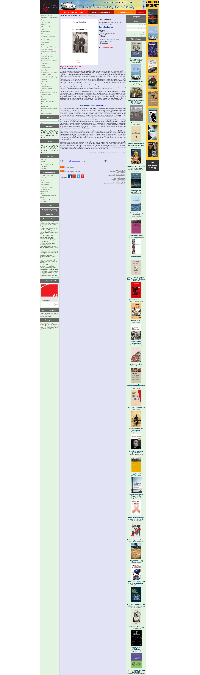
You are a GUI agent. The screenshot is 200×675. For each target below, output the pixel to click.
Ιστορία (43, 44)
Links (50, 205)
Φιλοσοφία (44, 99)
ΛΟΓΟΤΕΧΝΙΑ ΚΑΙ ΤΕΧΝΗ (73, 12)
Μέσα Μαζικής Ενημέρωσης (49, 77)
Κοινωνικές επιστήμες (47, 49)
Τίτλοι (49, 141)
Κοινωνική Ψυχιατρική (47, 56)
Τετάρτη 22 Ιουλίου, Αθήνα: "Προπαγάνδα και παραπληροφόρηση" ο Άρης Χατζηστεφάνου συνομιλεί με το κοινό (49, 246)
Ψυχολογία (44, 111)
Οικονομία (44, 79)
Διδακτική (43, 24)
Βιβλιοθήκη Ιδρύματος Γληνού (49, 17)
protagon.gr (102, 106)
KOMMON (44, 178)
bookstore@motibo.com (118, 183)
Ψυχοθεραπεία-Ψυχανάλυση (49, 108)
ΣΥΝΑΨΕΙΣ (44, 201)
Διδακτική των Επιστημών (48, 27)
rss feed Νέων (69, 167)
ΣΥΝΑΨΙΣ (44, 169)
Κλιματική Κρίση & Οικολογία (49, 47)
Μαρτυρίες (44, 70)
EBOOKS (141, 12)
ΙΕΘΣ (42, 193)
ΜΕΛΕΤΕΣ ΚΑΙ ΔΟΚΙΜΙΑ (101, 12)
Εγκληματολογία (45, 31)
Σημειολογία (44, 97)
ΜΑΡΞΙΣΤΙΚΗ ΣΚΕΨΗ (47, 164)
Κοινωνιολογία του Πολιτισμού (49, 60)
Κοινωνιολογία (45, 58)
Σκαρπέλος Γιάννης (106, 27)
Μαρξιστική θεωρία (46, 67)
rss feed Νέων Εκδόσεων (72, 171)
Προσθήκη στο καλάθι (106, 47)
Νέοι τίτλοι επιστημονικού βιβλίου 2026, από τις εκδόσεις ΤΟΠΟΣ (48, 261)
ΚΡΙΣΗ (43, 162)
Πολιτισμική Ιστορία (46, 88)
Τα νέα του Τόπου (49, 219)
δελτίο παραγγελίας (50, 314)
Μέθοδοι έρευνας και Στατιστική (49, 72)
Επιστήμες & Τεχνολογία (48, 40)
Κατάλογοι (49, 214)
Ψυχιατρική (44, 104)
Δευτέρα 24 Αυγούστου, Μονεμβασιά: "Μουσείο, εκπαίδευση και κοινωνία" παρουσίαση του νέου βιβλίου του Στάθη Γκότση (49, 238)
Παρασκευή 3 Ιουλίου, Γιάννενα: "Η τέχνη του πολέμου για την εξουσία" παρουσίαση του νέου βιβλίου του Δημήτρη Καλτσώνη (49, 273)
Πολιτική (43, 84)
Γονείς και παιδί (45, 22)
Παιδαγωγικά (44, 81)
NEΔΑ (42, 180)
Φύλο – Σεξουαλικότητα (47, 101)
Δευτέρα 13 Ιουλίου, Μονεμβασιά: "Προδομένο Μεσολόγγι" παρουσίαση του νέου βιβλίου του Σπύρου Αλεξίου (49, 267)
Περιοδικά (49, 156)
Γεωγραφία (44, 20)
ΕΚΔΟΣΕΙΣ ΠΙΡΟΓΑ (46, 187)
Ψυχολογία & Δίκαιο (46, 113)
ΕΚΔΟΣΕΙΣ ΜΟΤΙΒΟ (125, 12)
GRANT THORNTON (47, 175)
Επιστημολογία (45, 42)
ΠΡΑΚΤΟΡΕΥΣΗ (45, 199)
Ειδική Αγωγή (44, 34)
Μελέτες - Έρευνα (46, 74)
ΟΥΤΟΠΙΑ (44, 166)
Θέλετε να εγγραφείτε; (139, 36)
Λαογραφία (44, 63)
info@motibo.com (120, 175)
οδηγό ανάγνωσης (75, 161)
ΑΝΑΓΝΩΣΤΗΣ (45, 185)
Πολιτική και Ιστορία (46, 86)
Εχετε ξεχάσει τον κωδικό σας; (137, 34)
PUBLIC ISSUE (45, 182)
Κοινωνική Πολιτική (46, 53)
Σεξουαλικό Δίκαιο (46, 94)
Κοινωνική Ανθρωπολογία (48, 51)
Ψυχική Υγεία (44, 106)
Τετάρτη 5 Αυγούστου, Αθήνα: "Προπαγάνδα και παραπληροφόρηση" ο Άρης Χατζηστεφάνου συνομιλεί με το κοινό (49, 230)
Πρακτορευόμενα (49, 172)
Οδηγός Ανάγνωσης (49, 210)
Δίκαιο (42, 29)
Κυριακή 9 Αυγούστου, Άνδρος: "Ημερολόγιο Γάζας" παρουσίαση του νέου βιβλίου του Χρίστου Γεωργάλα (49, 224)
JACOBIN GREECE (46, 15)
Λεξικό (43, 65)
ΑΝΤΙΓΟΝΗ (44, 159)
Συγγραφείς (49, 126)
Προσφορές (136, 17)
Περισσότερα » (55, 277)
